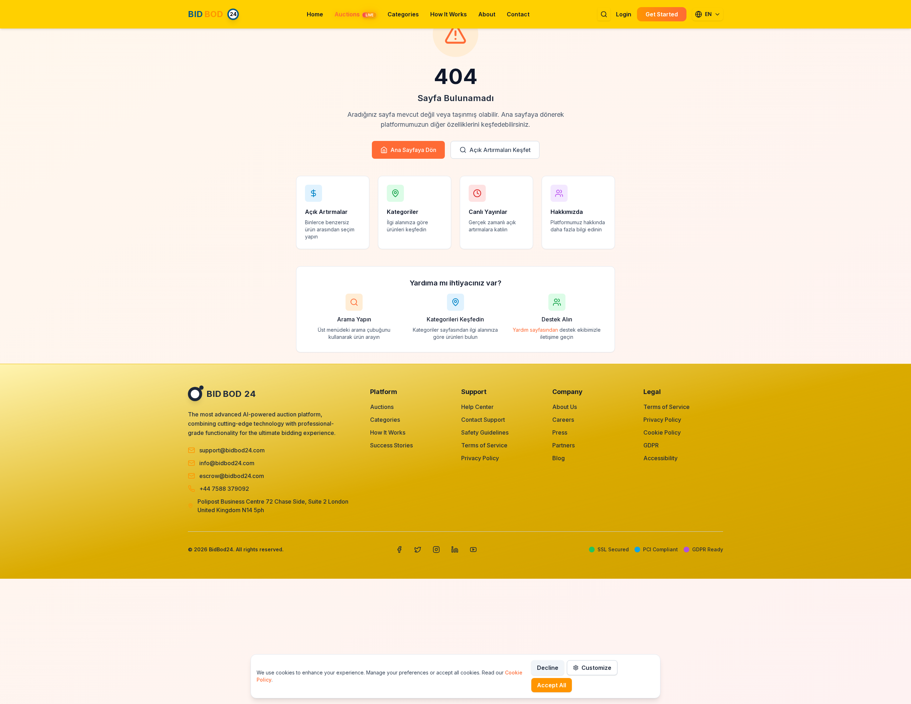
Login (623, 14)
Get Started (662, 14)
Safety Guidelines (485, 432)
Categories (385, 419)
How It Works (387, 432)
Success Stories (391, 445)
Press (559, 432)
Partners (563, 445)
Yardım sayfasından (535, 330)
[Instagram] (436, 549)
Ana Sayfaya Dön (413, 149)
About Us (564, 406)
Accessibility (660, 458)
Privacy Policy (480, 458)
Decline (547, 667)
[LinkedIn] (454, 549)
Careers (563, 419)
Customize (596, 667)
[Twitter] (417, 549)
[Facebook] (399, 549)
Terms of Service (484, 445)
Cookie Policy (662, 432)
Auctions (382, 406)
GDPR (651, 445)
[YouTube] (473, 549)
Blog (558, 458)
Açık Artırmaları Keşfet (500, 149)
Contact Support (483, 419)
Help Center (477, 406)
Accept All (551, 685)
